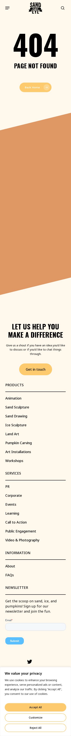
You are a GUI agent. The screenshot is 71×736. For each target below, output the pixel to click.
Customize (35, 717)
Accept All (35, 707)
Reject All (35, 728)
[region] (35, 701)
